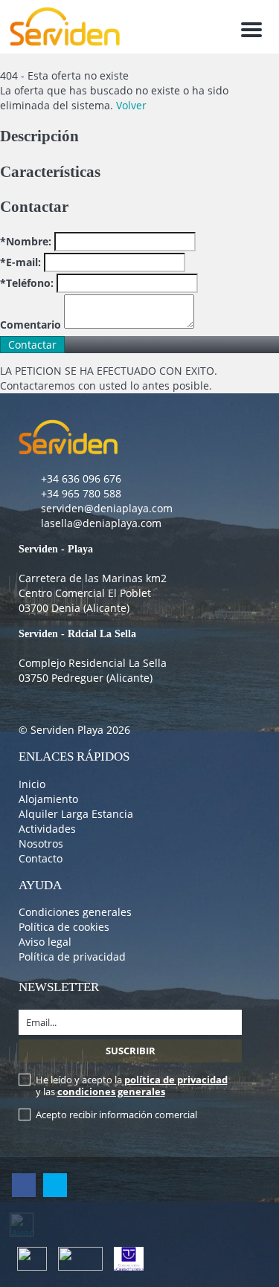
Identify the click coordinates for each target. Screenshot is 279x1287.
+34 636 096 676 (81, 478)
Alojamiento (48, 799)
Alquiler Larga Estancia (76, 814)
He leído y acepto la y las (132, 1085)
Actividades (47, 829)
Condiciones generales (75, 912)
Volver (131, 105)
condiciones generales (111, 1091)
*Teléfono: (27, 283)
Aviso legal (45, 942)
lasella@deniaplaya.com (101, 523)
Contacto (40, 858)
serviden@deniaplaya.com (107, 508)
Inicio (32, 784)
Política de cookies (64, 927)
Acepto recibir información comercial (116, 1114)
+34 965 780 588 (81, 493)
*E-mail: (20, 262)
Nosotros (41, 843)
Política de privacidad (72, 956)
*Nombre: (25, 241)
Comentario (30, 324)
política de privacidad (176, 1079)
